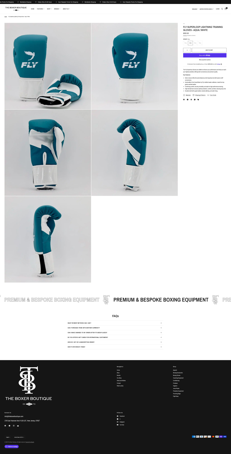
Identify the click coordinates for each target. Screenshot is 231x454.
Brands (56, 9)
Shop (48, 9)
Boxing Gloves (176, 375)
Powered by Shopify (29, 442)
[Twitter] (11, 426)
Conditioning (176, 380)
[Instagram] (15, 426)
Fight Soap (175, 396)
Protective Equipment (178, 391)
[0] (225, 9)
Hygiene (175, 386)
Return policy (120, 386)
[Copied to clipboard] (198, 99)
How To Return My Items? (76, 347)
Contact (119, 383)
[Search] (222, 9)
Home (32, 9)
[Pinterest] (192, 99)
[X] (188, 99)
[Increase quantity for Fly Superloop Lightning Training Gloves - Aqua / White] (189, 50)
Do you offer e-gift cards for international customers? (88, 337)
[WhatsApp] (195, 99)
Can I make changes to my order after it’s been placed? (87, 333)
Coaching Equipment (178, 378)
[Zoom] (87, 26)
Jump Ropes (176, 388)
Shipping (185, 35)
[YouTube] (19, 426)
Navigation (120, 366)
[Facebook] (184, 99)
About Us (66, 9)
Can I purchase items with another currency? (84, 328)
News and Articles (121, 380)
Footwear (175, 383)
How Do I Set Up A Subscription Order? (81, 342)
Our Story (119, 378)
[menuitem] (33, 9)
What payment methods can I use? (79, 323)
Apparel (175, 370)
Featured (40, 9)
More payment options (205, 59)
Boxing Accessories (178, 373)
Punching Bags (177, 394)
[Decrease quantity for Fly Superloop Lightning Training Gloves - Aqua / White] (184, 50)
